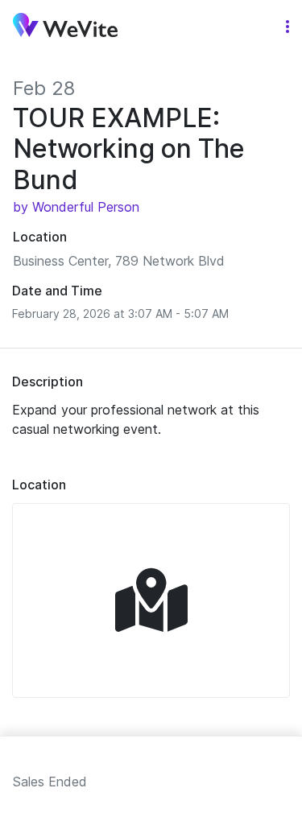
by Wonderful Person (76, 207)
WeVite (65, 27)
